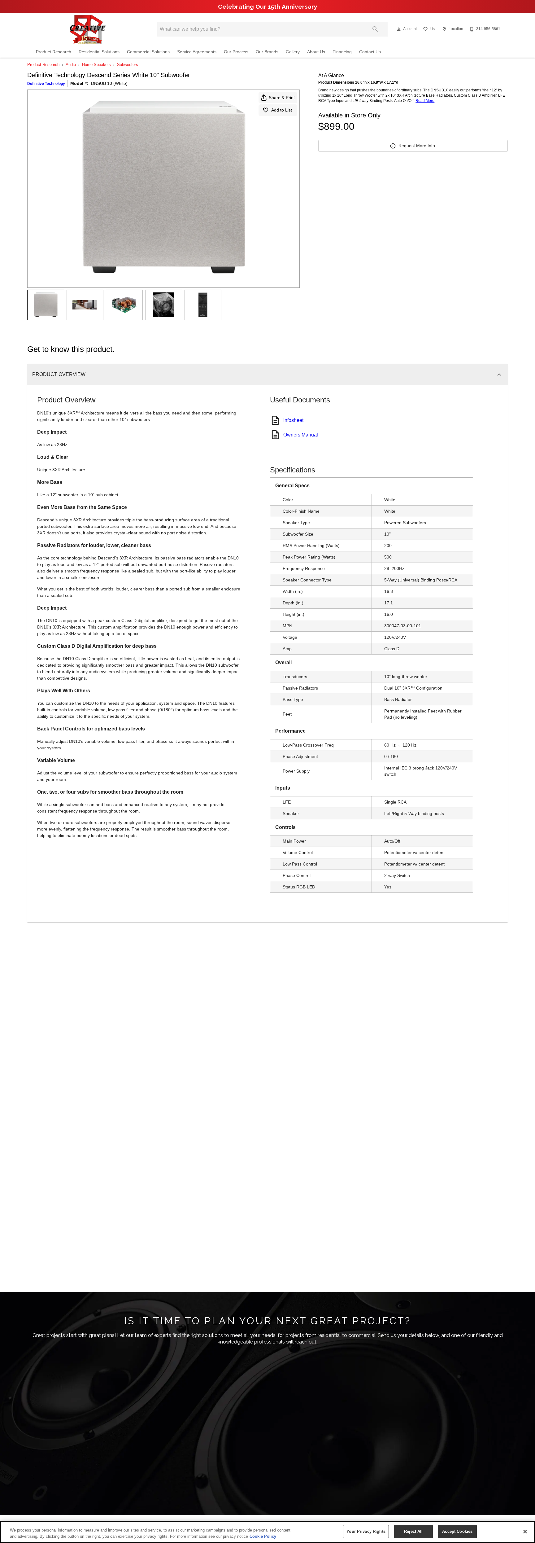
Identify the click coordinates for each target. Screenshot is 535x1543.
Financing (342, 52)
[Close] (525, 1531)
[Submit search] (375, 29)
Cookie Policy (263, 1536)
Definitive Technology (46, 83)
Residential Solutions (99, 52)
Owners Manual (300, 434)
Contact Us (370, 52)
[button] (398, 29)
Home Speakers (96, 64)
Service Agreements (196, 52)
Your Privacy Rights (365, 1531)
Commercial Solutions (148, 52)
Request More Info (416, 145)
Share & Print (282, 97)
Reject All (413, 1531)
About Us (316, 52)
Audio (71, 64)
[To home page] (87, 29)
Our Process (236, 52)
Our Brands (267, 52)
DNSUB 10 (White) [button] (109, 83)
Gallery (293, 52)
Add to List (281, 109)
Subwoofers (127, 64)
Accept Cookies (457, 1531)
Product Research (53, 52)
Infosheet (293, 420)
